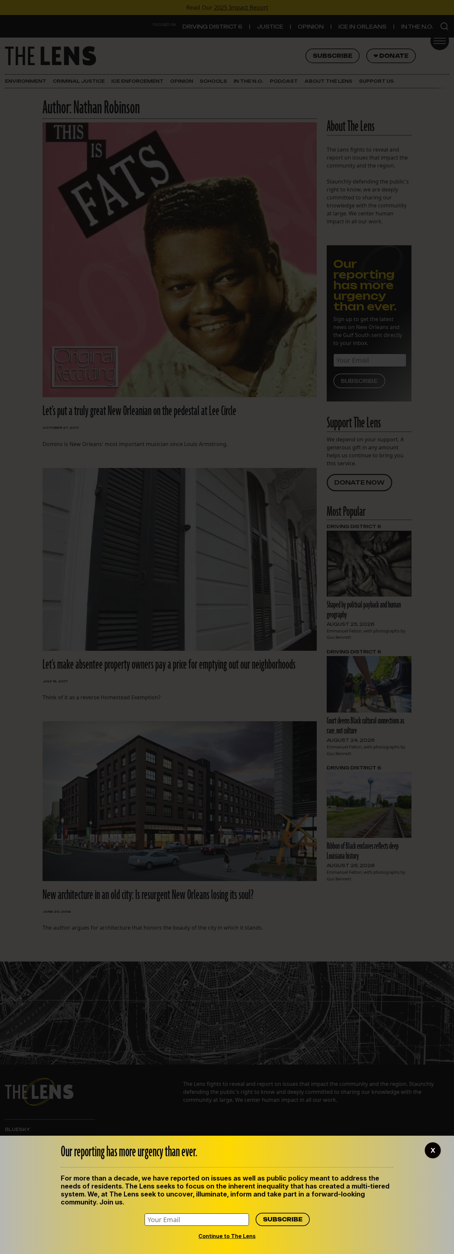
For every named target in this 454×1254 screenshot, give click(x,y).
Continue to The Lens (227, 1236)
